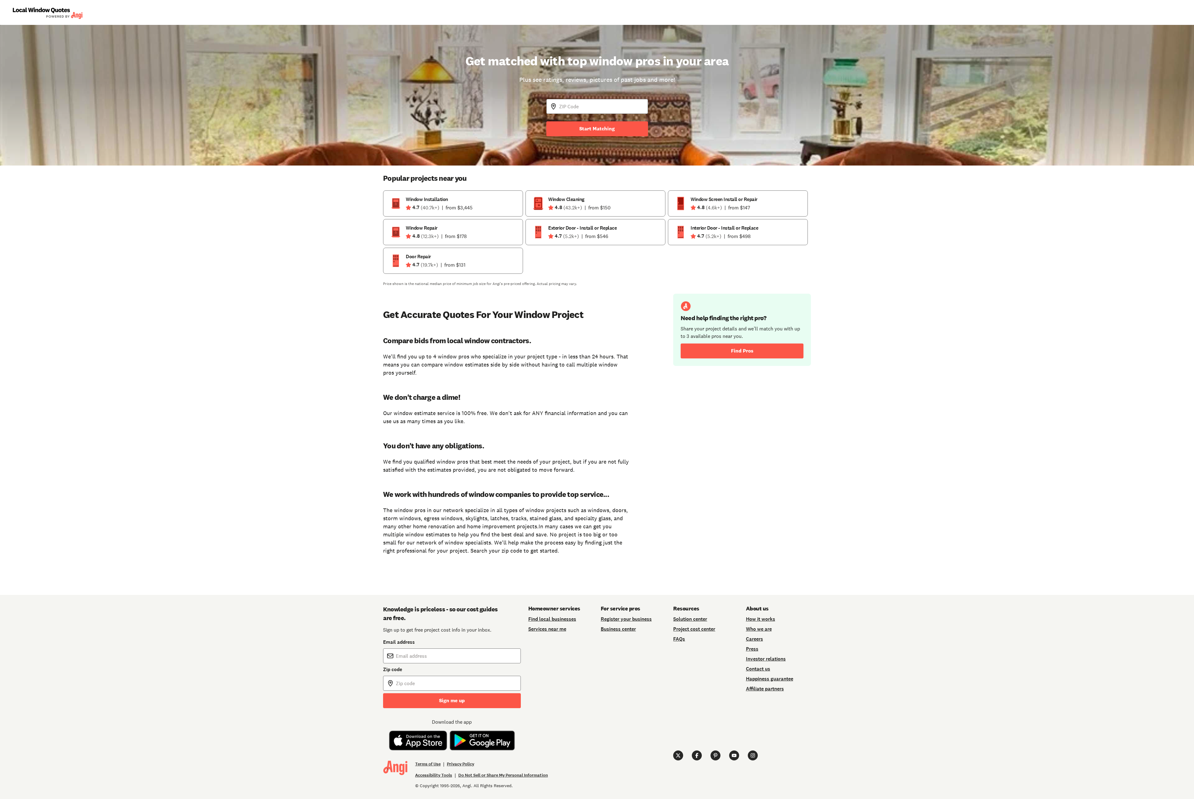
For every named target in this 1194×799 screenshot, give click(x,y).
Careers (754, 639)
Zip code (392, 669)
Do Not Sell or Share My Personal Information (503, 775)
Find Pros (742, 351)
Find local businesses (552, 619)
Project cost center (694, 629)
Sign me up (452, 700)
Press (752, 649)
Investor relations (766, 659)
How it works (760, 619)
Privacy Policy (460, 764)
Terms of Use (428, 764)
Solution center (690, 619)
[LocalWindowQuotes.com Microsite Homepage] (47, 12)
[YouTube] (734, 755)
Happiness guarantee (769, 678)
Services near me (547, 629)
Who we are (759, 629)
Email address (399, 642)
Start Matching (597, 128)
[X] (678, 755)
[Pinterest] (715, 755)
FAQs (679, 639)
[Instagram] (753, 755)
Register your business (626, 619)
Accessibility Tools (433, 775)
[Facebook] (697, 755)
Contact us (758, 669)
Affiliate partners (765, 688)
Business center (618, 629)
